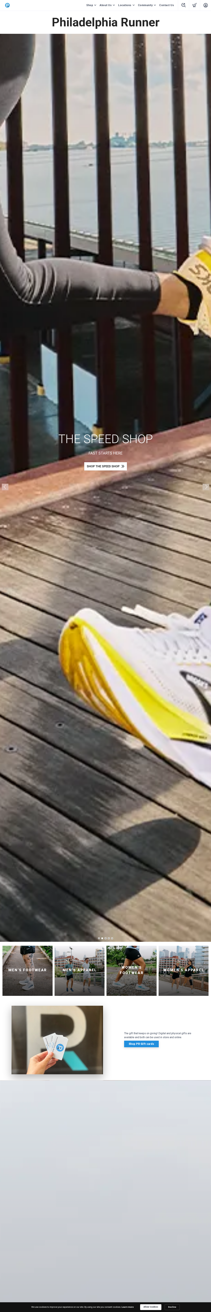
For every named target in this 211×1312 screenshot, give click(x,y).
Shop (89, 5)
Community (145, 5)
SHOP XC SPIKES (103, 466)
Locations (124, 5)
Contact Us (166, 5)
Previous (5, 487)
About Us (106, 5)
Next (206, 487)
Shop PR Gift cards (141, 1043)
